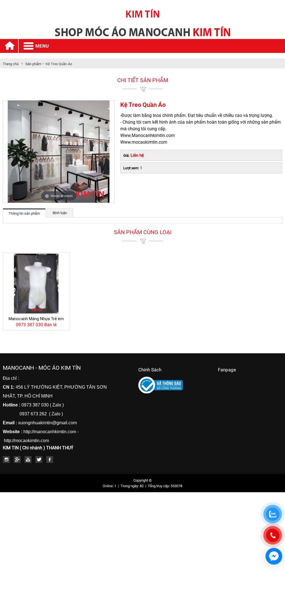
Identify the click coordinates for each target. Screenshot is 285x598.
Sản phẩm (33, 64)
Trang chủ (11, 64)
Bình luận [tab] (60, 213)
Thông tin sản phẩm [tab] (24, 213)
